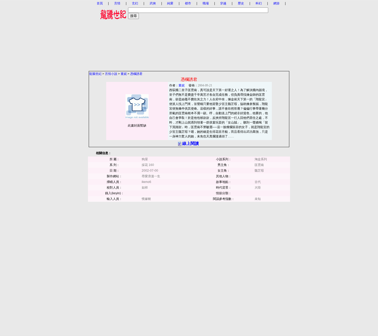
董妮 (124, 74)
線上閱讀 (190, 143)
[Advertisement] (189, 34)
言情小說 (111, 74)
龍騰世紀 (95, 74)
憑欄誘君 (136, 74)
